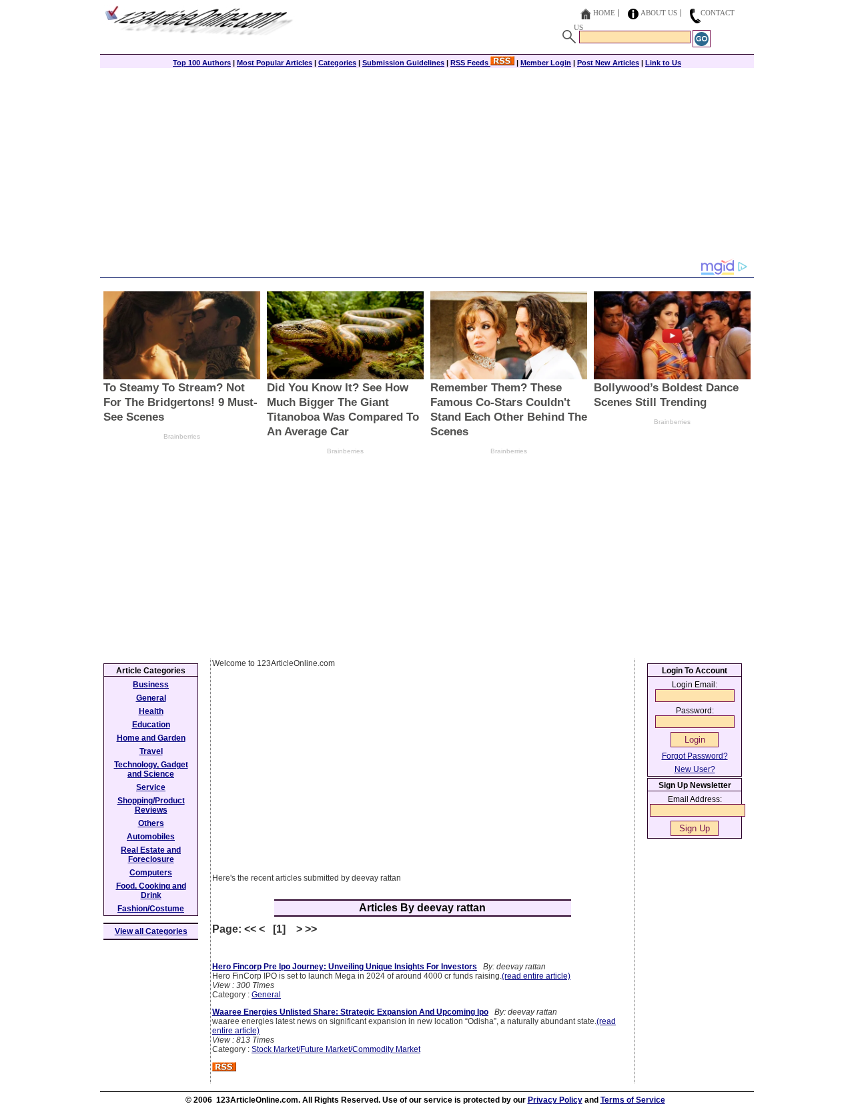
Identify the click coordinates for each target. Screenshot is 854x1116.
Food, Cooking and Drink (151, 890)
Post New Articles (608, 63)
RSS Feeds (470, 63)
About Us (658, 13)
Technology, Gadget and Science (151, 769)
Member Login (545, 63)
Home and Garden (151, 738)
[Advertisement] (427, 164)
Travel (151, 751)
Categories (337, 63)
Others (151, 823)
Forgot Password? (695, 756)
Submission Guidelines (403, 63)
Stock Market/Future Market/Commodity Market (336, 1049)
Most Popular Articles (274, 63)
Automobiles (151, 836)
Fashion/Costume (150, 908)
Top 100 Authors (202, 63)
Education (151, 724)
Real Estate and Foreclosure (151, 854)
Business (151, 684)
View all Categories (151, 931)
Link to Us (663, 63)
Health (151, 711)
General (266, 994)
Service (150, 787)
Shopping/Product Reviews (151, 805)
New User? (695, 769)
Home (604, 13)
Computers (150, 872)
